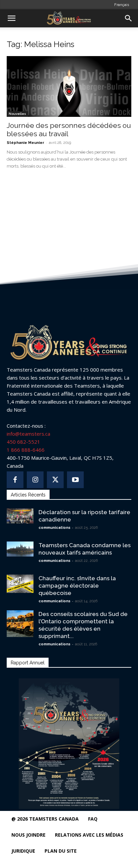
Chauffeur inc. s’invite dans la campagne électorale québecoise (77, 585)
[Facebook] (15, 479)
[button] (11, 18)
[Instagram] (35, 479)
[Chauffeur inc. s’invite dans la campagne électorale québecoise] (20, 584)
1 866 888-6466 (26, 449)
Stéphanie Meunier (25, 143)
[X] (55, 479)
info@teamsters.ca (28, 433)
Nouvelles (17, 114)
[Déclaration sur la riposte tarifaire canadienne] (20, 515)
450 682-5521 (23, 441)
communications (54, 527)
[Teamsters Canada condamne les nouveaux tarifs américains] (20, 549)
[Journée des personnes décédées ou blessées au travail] (69, 86)
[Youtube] (75, 479)
